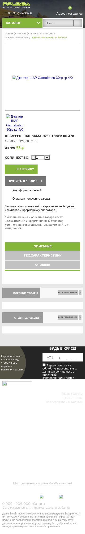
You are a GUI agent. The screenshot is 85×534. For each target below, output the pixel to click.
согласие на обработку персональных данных (59, 368)
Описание (43, 246)
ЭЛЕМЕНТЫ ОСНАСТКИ (41, 33)
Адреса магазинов (69, 13)
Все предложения (67, 292)
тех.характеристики (42, 255)
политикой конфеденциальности (57, 376)
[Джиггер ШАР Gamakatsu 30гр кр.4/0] (43, 78)
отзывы (42, 265)
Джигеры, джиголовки (16, 38)
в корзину (25, 169)
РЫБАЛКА (21, 33)
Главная (9, 33)
